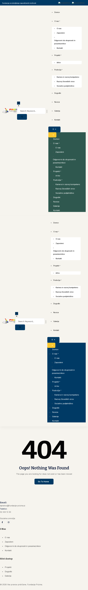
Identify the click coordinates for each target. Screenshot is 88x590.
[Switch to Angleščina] (64, 2)
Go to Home (43, 481)
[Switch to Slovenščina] (78, 2)
